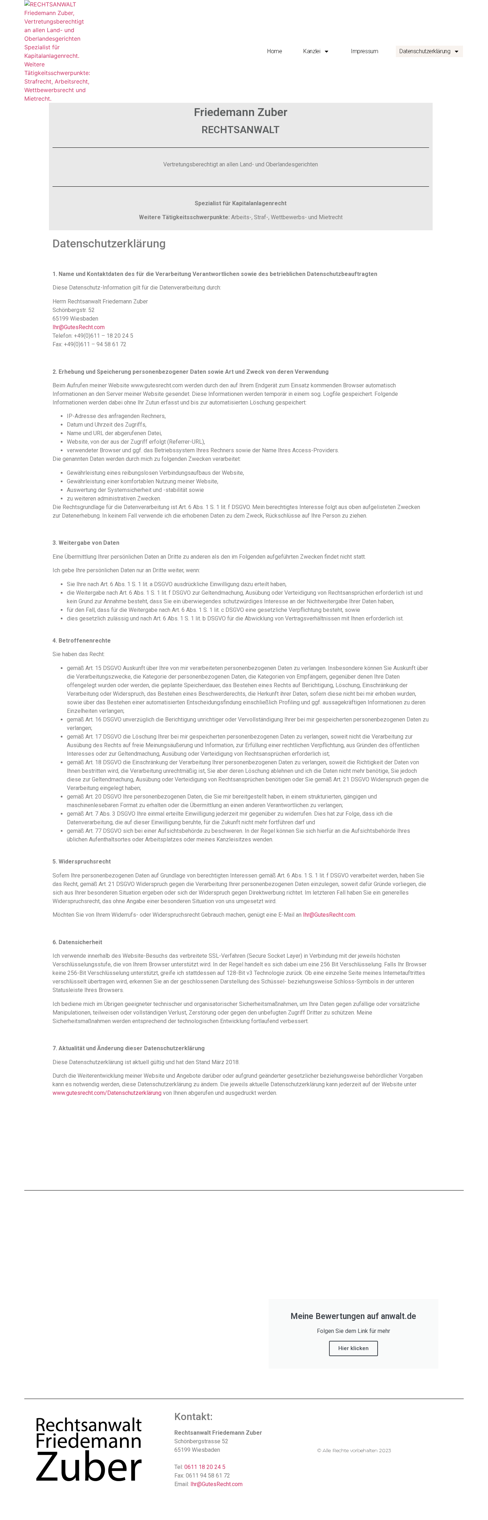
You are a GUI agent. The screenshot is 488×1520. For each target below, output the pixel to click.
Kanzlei (311, 51)
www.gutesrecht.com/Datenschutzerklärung (107, 1092)
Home (274, 51)
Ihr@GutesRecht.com (79, 327)
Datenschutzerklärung (424, 51)
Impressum (364, 51)
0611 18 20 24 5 (204, 1467)
